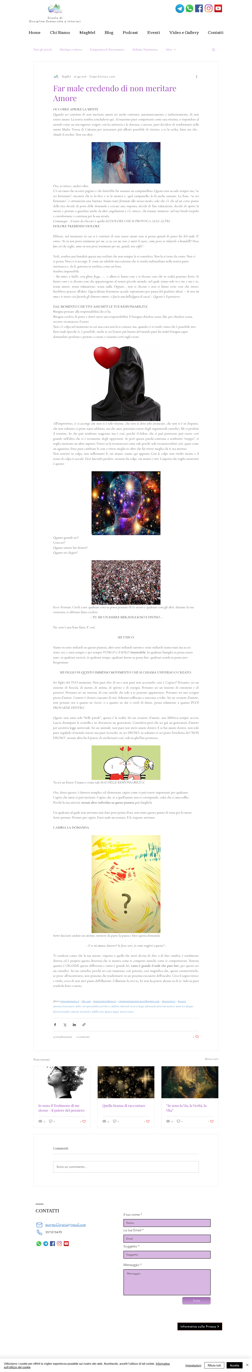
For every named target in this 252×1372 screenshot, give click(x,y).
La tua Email (132, 1230)
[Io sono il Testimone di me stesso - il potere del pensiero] (62, 1082)
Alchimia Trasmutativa (145, 49)
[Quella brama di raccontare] (126, 1082)
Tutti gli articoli (42, 49)
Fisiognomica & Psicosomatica (107, 49)
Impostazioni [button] (193, 1365)
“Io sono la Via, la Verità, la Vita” (186, 1108)
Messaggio (131, 1265)
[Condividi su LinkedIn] (74, 1024)
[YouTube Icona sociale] (218, 8)
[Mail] (39, 1225)
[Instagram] (208, 8)
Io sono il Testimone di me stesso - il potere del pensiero (61, 1108)
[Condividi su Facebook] (55, 1024)
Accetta (234, 1365)
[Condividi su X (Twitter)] (65, 1024)
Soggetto (130, 1246)
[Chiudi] (247, 1365)
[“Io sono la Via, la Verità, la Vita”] (189, 1082)
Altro (169, 49)
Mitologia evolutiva (71, 49)
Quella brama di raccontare (123, 1105)
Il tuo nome (131, 1214)
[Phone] (39, 1232)
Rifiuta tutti (214, 1365)
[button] (213, 49)
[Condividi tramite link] (84, 1024)
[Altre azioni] (196, 76)
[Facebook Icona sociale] (199, 8)
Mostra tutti (212, 1059)
